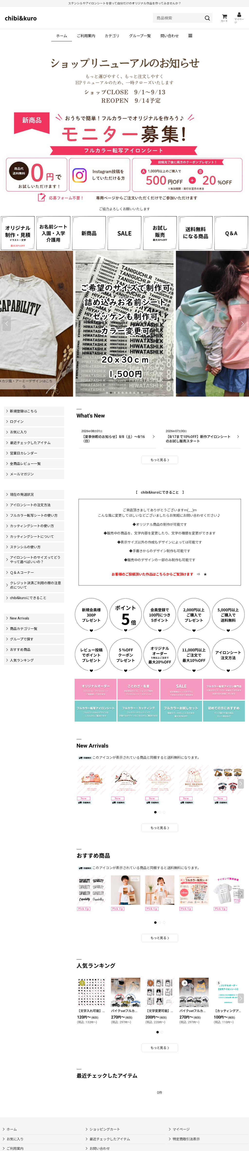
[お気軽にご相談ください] (95, 689)
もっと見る (158, 460)
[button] (191, 36)
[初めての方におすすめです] (224, 711)
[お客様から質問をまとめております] (231, 233)
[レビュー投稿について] (91, 655)
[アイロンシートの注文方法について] (228, 655)
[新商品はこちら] (89, 233)
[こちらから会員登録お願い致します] (91, 615)
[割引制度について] (125, 655)
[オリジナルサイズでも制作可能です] (53, 233)
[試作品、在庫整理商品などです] (181, 689)
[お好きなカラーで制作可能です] (138, 711)
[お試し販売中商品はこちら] (160, 233)
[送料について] (228, 615)
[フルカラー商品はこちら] (95, 711)
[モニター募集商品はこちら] (124, 157)
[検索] (207, 18)
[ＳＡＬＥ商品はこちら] (124, 233)
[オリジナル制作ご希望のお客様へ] (17, 233)
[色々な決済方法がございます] (224, 689)
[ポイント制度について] (125, 615)
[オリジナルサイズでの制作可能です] (138, 689)
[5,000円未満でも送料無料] (195, 233)
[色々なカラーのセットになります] (181, 711)
